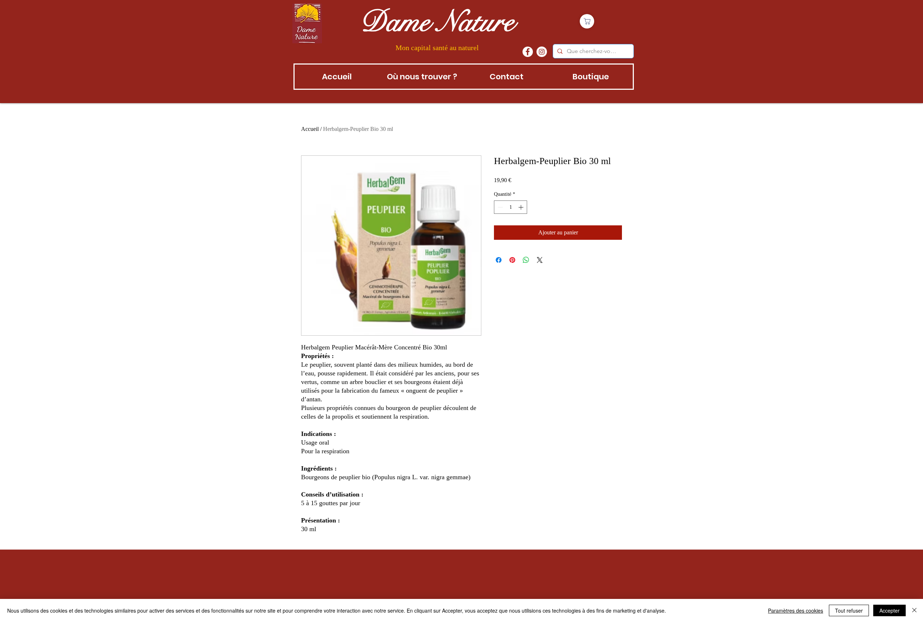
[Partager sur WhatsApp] (526, 260)
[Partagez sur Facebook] (498, 260)
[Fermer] (914, 610)
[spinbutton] (510, 207)
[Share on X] (539, 260)
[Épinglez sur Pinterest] (512, 260)
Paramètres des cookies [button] (795, 610)
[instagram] (541, 52)
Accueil (310, 129)
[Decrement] (499, 207)
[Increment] (521, 207)
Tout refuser (849, 610)
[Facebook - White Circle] (527, 52)
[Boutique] (587, 21)
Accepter (889, 610)
